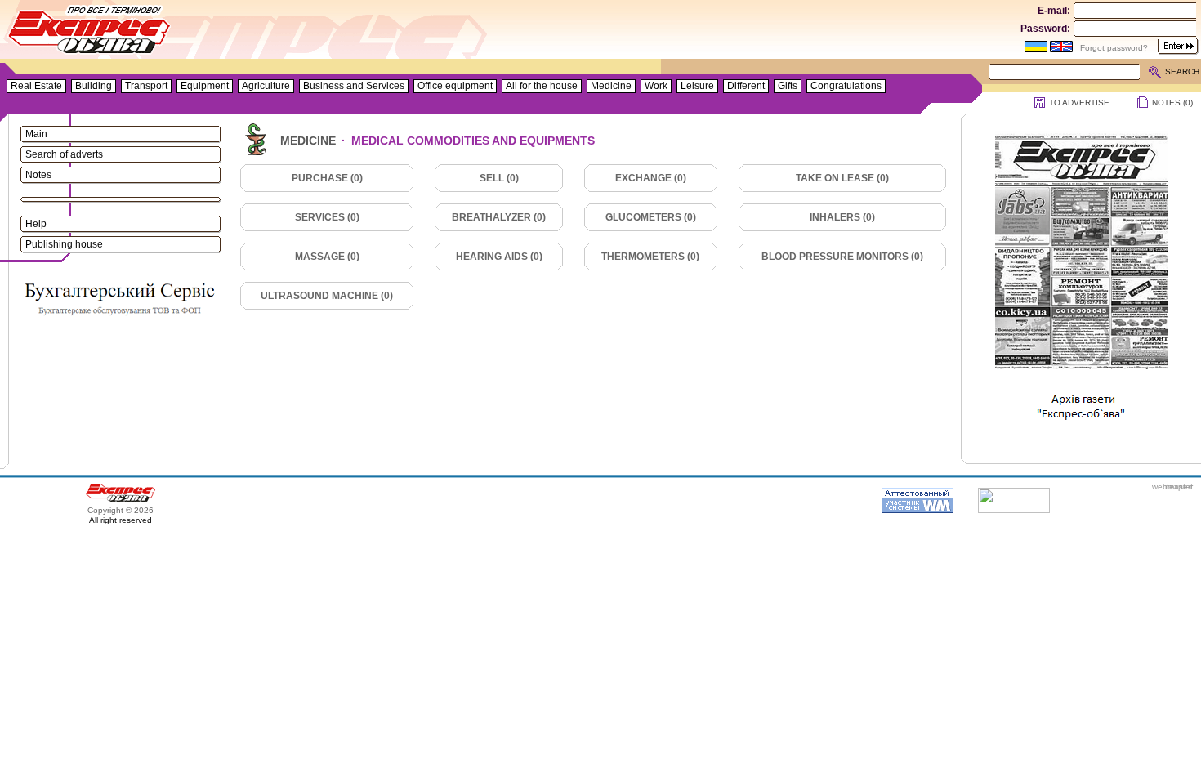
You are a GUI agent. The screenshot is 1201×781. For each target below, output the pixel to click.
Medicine (611, 85)
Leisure (697, 85)
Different (746, 85)
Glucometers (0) (650, 217)
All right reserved (120, 519)
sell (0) (499, 178)
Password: (1045, 28)
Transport (146, 85)
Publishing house (64, 244)
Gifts (787, 85)
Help (36, 224)
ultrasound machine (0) (327, 295)
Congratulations (846, 85)
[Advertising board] (90, 33)
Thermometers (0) (650, 256)
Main (36, 134)
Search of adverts (64, 154)
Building (93, 85)
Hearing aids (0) (499, 256)
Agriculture (266, 85)
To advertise (1079, 102)
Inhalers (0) (842, 217)
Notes (38, 175)
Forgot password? (1114, 47)
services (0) (327, 217)
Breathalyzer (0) (499, 217)
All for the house (542, 85)
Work (656, 85)
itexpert (1179, 486)
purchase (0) (327, 178)
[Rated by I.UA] (1014, 509)
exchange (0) (650, 178)
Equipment (205, 85)
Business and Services (353, 85)
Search (1182, 71)
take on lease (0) (842, 178)
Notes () (1172, 102)
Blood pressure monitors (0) (842, 256)
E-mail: (1054, 10)
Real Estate (36, 85)
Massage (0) (327, 256)
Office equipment (455, 85)
